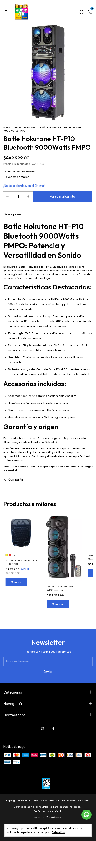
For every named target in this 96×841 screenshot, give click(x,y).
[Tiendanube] (48, 818)
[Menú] (6, 13)
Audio (17, 127)
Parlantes (30, 127)
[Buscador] (81, 13)
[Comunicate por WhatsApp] (86, 815)
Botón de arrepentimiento (48, 811)
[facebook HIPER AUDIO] (53, 728)
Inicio (6, 127)
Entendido (58, 832)
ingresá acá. (75, 807)
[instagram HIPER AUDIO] (42, 728)
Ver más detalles (18, 176)
